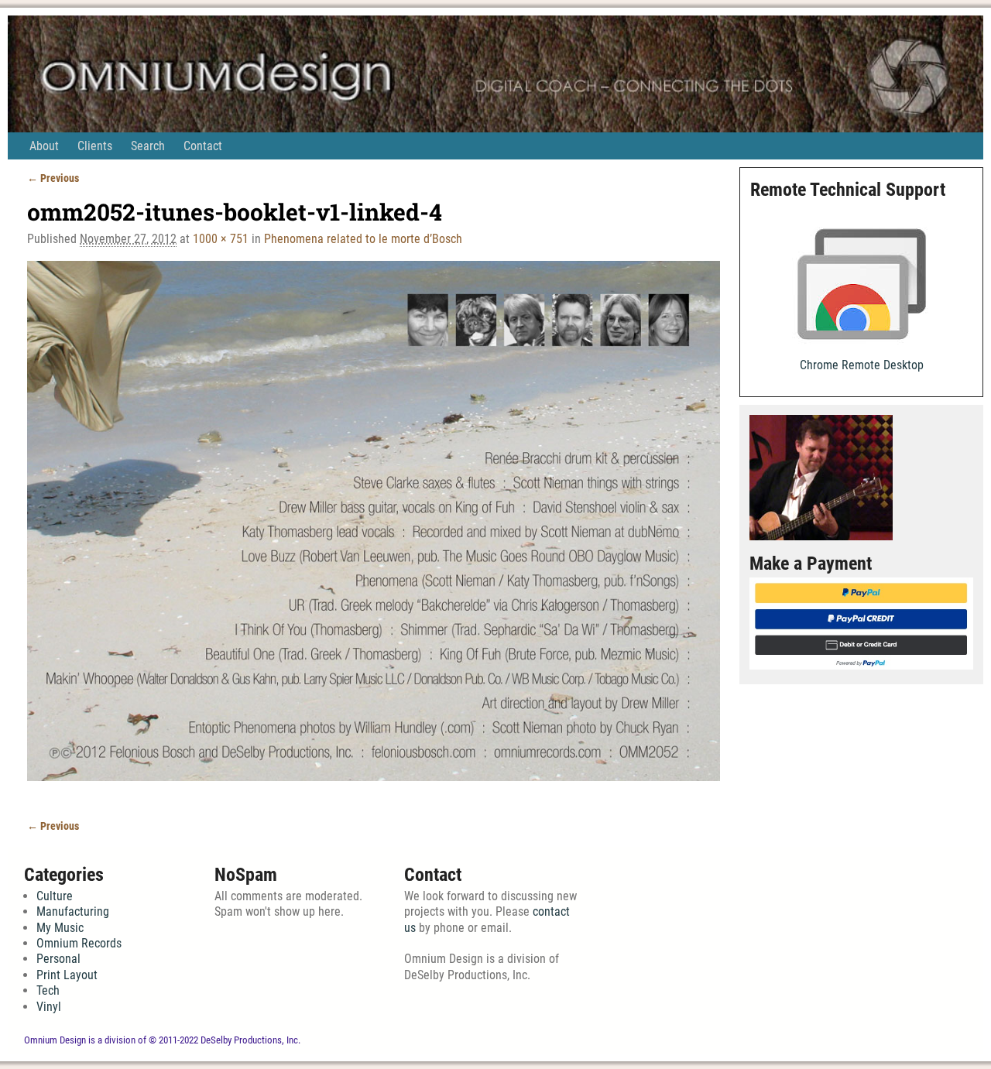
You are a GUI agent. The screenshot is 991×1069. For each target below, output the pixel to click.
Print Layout (67, 975)
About (44, 146)
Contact (202, 146)
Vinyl (48, 1006)
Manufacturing (72, 911)
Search (148, 146)
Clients (94, 146)
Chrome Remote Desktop (862, 365)
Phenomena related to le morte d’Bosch (363, 238)
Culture (54, 896)
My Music (60, 927)
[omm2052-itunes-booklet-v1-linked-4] (373, 530)
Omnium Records (79, 943)
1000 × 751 (221, 238)
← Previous (53, 178)
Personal (58, 958)
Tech (48, 990)
